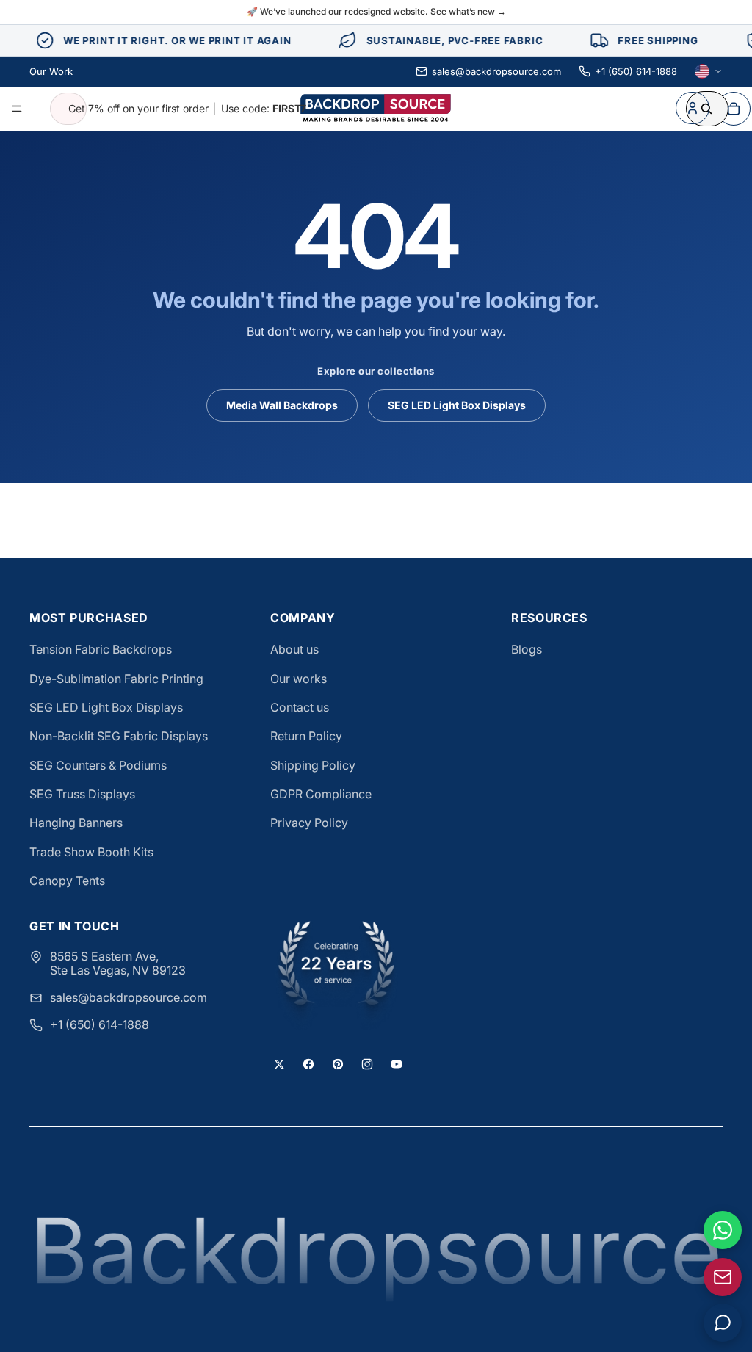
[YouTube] (396, 1064)
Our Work (51, 71)
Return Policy (306, 736)
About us (294, 649)
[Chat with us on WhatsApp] (723, 1230)
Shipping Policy (312, 765)
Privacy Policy (309, 822)
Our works (298, 678)
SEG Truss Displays (82, 794)
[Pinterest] (338, 1064)
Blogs (526, 649)
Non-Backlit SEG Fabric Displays (118, 736)
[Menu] (17, 109)
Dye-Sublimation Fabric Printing (116, 678)
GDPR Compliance (321, 794)
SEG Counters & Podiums (98, 765)
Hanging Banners (76, 822)
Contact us (299, 707)
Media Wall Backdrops (282, 405)
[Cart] (734, 109)
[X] (279, 1064)
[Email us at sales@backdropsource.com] (723, 1277)
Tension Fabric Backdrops (100, 649)
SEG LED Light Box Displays (457, 405)
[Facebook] (308, 1064)
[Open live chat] (723, 1323)
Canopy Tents (67, 880)
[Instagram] (367, 1064)
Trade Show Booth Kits (91, 852)
